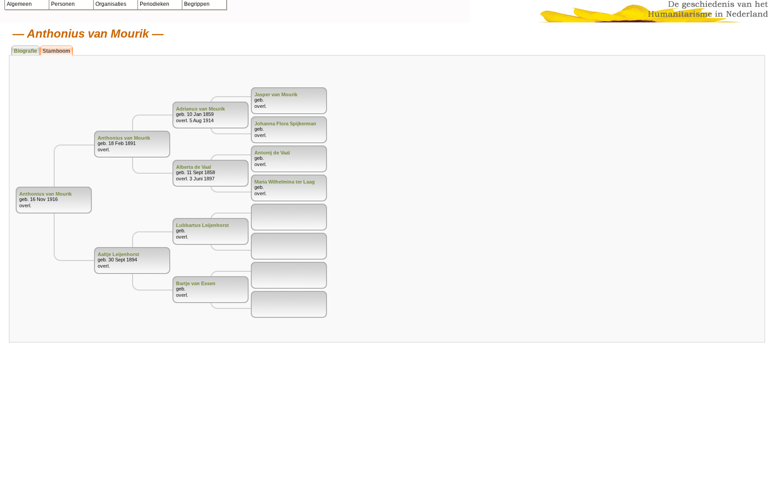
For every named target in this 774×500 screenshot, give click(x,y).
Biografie (25, 51)
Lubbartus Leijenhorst (202, 225)
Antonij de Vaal (272, 152)
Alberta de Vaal (193, 167)
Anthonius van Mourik (45, 194)
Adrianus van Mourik (200, 108)
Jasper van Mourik (275, 94)
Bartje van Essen (195, 283)
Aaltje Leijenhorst (118, 254)
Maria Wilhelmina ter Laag (284, 181)
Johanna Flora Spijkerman (285, 123)
